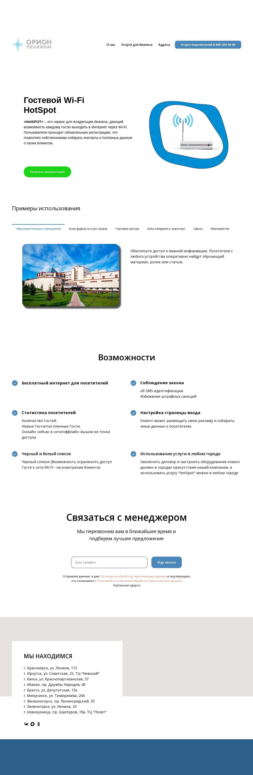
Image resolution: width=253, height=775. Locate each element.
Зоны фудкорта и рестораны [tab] (88, 228)
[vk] (26, 724)
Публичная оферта (126, 585)
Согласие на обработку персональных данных (133, 576)
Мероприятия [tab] (220, 228)
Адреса (164, 44)
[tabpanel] (126, 276)
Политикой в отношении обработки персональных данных (139, 581)
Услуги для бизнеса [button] (136, 44)
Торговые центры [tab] (127, 228)
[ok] (38, 724)
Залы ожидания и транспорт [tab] (166, 228)
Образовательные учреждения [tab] (38, 228)
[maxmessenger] (32, 724)
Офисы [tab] (198, 228)
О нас (111, 44)
